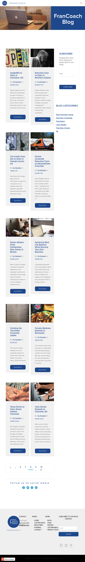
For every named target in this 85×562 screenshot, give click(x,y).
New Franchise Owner (64, 115)
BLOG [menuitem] (49, 520)
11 (41, 470)
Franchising (60, 121)
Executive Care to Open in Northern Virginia (43, 75)
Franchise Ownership (64, 118)
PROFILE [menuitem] (50, 525)
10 (41, 467)
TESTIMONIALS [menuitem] (52, 527)
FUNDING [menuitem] (37, 527)
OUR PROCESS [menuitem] (39, 523)
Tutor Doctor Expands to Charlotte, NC (41, 409)
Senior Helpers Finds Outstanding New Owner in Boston (17, 247)
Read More (18, 117)
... (15, 467)
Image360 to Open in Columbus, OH (16, 75)
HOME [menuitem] (36, 520)
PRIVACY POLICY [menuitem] (53, 530)
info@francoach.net (25, 525)
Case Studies (61, 125)
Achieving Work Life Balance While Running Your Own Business (42, 247)
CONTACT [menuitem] (38, 530)
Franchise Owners (63, 128)
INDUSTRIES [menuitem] (38, 525)
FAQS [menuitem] (49, 523)
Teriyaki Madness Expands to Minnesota (43, 330)
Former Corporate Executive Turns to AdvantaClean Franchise (42, 161)
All (57, 131)
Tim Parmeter (17, 82)
